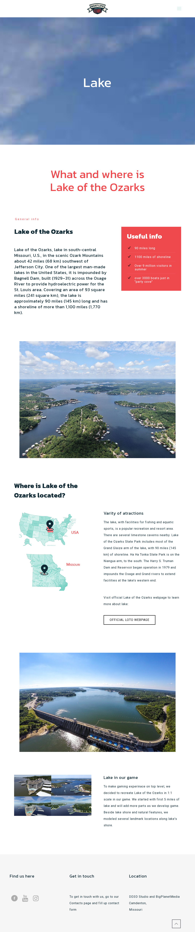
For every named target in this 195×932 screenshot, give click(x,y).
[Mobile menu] (179, 8)
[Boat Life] (97, 8)
